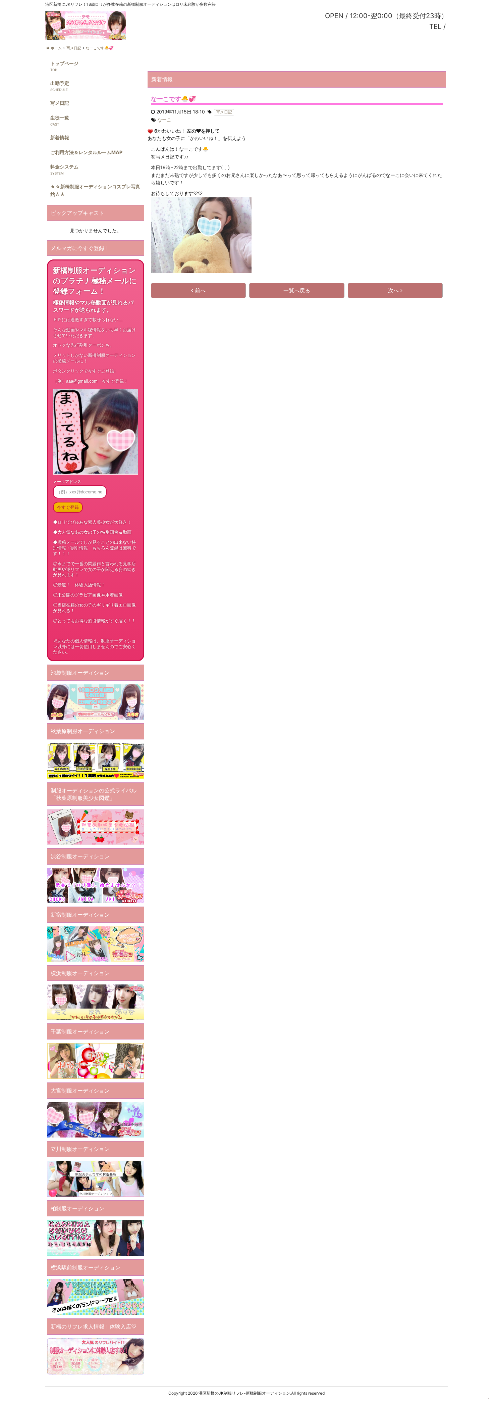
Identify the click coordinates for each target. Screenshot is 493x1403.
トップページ (64, 63)
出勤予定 (59, 83)
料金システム (64, 167)
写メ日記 (59, 103)
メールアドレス (67, 481)
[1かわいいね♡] (150, 131)
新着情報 (59, 137)
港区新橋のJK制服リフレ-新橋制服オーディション (244, 1393)
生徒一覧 (59, 117)
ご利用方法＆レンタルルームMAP (86, 152)
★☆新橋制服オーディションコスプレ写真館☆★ (95, 190)
